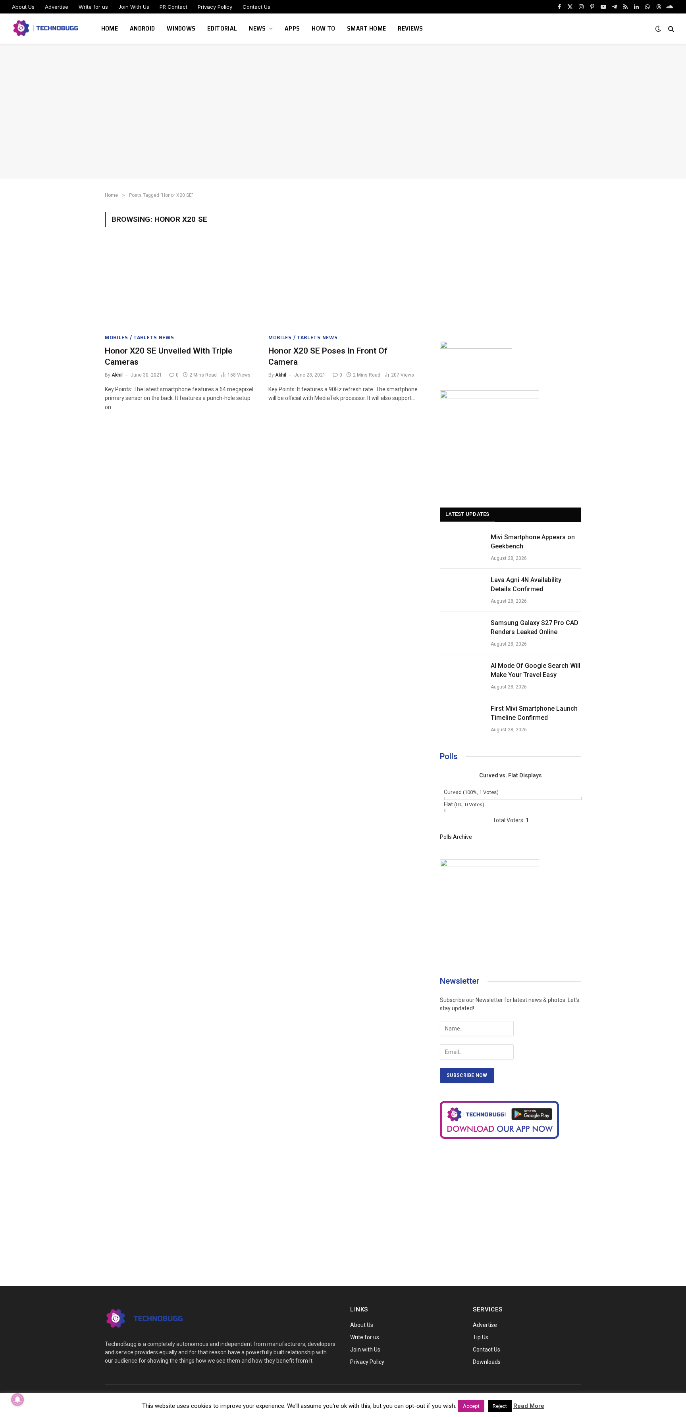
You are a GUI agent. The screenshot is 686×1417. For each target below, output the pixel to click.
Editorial (222, 28)
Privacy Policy (215, 7)
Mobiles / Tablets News (139, 337)
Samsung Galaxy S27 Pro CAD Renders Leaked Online (534, 627)
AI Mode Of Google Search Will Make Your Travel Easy (535, 670)
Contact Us (256, 7)
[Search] (670, 29)
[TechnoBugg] (46, 28)
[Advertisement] (343, 111)
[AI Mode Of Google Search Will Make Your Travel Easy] (462, 676)
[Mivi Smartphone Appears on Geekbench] (462, 547)
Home (109, 28)
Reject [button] (500, 1406)
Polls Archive (456, 837)
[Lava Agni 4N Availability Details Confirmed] (462, 590)
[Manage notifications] (17, 1399)
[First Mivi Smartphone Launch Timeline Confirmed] (462, 719)
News (257, 28)
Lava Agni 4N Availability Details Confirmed (526, 584)
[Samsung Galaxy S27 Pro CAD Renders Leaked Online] (462, 633)
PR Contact (173, 7)
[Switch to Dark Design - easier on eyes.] (658, 28)
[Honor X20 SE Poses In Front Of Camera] (343, 285)
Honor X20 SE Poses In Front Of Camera (327, 356)
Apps (292, 28)
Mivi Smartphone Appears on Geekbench (533, 541)
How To (323, 28)
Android (142, 28)
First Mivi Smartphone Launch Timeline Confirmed (534, 713)
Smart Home (366, 28)
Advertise (56, 7)
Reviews (410, 28)
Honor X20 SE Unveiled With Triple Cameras (169, 356)
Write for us (93, 7)
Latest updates (467, 514)
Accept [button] (471, 1406)
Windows (181, 28)
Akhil (117, 375)
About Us (23, 7)
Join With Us (133, 7)
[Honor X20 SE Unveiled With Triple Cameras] (179, 285)
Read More (528, 1405)
